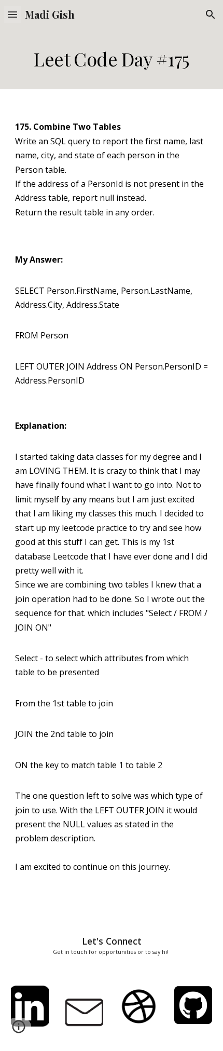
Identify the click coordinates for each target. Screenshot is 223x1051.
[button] (12, 14)
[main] (112, 59)
